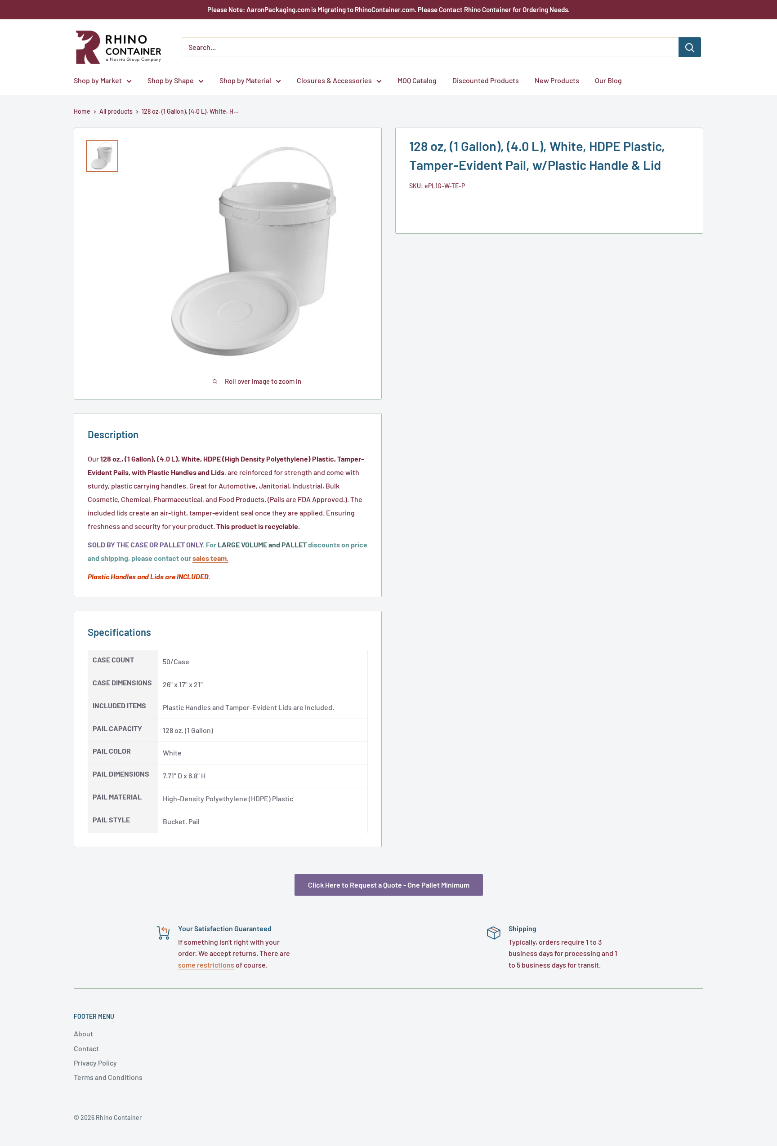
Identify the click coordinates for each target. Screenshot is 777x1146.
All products (116, 111)
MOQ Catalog (417, 80)
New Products (557, 80)
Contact (86, 1048)
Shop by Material (245, 80)
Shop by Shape (170, 80)
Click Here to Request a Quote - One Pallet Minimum (388, 884)
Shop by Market (98, 80)
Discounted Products (485, 80)
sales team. (210, 558)
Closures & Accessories (334, 80)
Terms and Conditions (108, 1077)
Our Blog (608, 80)
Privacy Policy (95, 1062)
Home (82, 111)
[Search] (690, 47)
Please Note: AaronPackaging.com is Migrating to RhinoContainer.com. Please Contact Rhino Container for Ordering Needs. (388, 9)
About (83, 1033)
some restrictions (206, 964)
